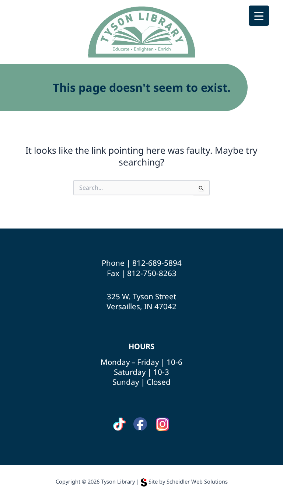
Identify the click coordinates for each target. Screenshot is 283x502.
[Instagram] (162, 424)
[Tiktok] (119, 424)
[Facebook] (140, 424)
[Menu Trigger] (259, 16)
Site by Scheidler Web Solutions (188, 481)
